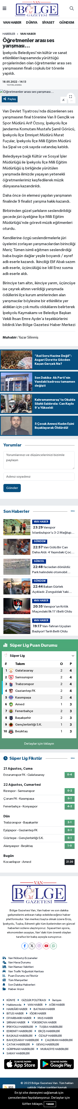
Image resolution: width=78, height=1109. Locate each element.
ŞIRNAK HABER (16, 1022)
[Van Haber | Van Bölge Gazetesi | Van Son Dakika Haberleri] (37, 8)
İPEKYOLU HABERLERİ (20, 1026)
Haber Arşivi (16, 989)
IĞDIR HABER (38, 1013)
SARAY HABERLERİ (18, 1053)
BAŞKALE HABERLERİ (19, 1035)
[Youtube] (46, 946)
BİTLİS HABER (15, 1013)
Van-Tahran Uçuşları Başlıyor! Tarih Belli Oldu (51, 628)
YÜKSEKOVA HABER (44, 1022)
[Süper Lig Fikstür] (73, 758)
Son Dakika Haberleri (21, 984)
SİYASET (48, 22)
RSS (10, 1087)
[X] (32, 946)
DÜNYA (31, 22)
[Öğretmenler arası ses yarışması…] (39, 92)
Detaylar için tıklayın (39, 743)
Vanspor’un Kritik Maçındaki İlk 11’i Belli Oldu (52, 609)
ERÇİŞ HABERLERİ (49, 1031)
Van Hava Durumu (19, 962)
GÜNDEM (66, 22)
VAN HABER (12, 22)
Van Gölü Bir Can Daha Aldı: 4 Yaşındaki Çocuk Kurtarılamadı (53, 550)
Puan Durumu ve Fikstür (23, 975)
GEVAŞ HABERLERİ (47, 1044)
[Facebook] (24, 946)
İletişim (56, 1000)
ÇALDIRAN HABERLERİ (59, 1040)
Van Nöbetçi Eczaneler (23, 958)
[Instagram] (39, 946)
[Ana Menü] (4, 9)
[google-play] (57, 1065)
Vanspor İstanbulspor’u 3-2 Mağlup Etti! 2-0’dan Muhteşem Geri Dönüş (51, 530)
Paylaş (12, 99)
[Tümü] (73, 511)
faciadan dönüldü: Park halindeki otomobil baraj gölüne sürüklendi (51, 570)
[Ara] (71, 9)
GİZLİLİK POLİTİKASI (33, 1000)
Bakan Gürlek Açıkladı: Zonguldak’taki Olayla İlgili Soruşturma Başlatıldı (50, 589)
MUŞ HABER (45, 1018)
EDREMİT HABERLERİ (19, 1031)
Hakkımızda (14, 1004)
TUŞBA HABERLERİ (50, 1026)
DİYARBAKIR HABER (19, 1018)
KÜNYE (11, 1000)
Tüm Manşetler (18, 980)
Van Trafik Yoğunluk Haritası (26, 971)
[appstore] (21, 1065)
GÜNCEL (39, 561)
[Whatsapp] (53, 946)
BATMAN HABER (44, 1009)
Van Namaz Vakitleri (21, 966)
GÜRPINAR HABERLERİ (20, 1049)
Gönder (12, 488)
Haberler (9, 34)
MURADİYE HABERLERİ (54, 1049)
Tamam (50, 1104)
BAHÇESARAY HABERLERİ (23, 1040)
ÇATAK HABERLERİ (18, 1044)
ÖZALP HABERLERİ (50, 1035)
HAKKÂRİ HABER (17, 1009)
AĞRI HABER (57, 1004)
